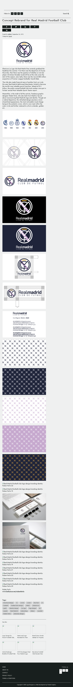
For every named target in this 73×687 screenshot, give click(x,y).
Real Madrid (14, 611)
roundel (40, 611)
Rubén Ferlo (7, 614)
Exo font (36, 603)
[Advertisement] (61, 36)
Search (65, 14)
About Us (5, 670)
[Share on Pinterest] (34, 27)
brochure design (8, 603)
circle (22, 603)
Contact (5, 672)
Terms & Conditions (8, 678)
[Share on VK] (6, 30)
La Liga (24, 608)
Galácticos (36, 605)
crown (29, 603)
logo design (32, 608)
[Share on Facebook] (6, 27)
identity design (14, 608)
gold (5, 608)
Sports (10, 36)
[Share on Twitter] (16, 27)
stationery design (19, 614)
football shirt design (17, 605)
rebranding (24, 611)
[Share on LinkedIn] (25, 27)
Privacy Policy (7, 675)
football (6, 605)
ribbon (32, 611)
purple (5, 611)
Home (4, 667)
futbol (27, 605)
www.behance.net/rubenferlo (13, 591)
